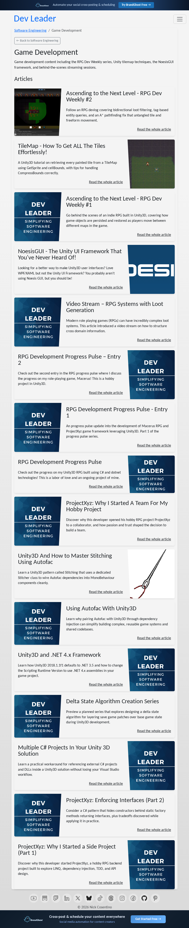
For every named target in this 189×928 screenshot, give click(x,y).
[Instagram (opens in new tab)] (122, 898)
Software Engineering (30, 31)
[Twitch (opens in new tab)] (55, 898)
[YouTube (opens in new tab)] (33, 898)
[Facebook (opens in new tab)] (133, 898)
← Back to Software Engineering (37, 41)
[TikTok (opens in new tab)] (100, 898)
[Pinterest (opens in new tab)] (155, 898)
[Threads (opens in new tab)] (111, 898)
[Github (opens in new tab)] (144, 898)
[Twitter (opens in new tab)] (78, 898)
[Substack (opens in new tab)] (44, 898)
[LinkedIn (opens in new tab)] (66, 898)
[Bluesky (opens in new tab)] (89, 898)
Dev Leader (35, 19)
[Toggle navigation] (179, 19)
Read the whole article (154, 129)
